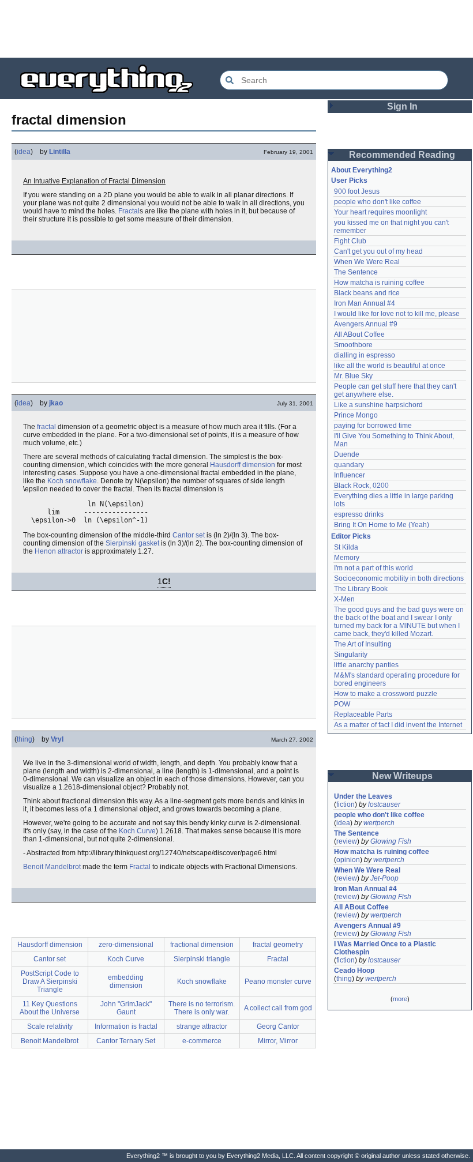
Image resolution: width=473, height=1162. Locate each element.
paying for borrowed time (373, 426)
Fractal (129, 211)
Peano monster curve (278, 981)
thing (24, 739)
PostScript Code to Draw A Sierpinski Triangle (50, 981)
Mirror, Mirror (278, 1041)
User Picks (349, 180)
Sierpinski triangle (202, 959)
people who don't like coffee (377, 202)
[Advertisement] (236, 29)
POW (342, 704)
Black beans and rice (367, 293)
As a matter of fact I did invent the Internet (398, 725)
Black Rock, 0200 (361, 486)
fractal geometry (278, 945)
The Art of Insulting (363, 644)
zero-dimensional (126, 945)
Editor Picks (351, 536)
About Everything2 (361, 170)
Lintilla (59, 152)
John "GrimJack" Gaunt (126, 1008)
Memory (346, 558)
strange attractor (202, 1026)
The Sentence (356, 272)
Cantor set (188, 535)
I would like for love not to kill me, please (397, 314)
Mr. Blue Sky (353, 376)
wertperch (379, 823)
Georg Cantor (278, 1026)
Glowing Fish (390, 841)
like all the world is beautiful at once (389, 366)
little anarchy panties (366, 665)
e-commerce (202, 1041)
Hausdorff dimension (242, 465)
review (346, 841)
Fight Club (350, 241)
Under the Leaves (363, 796)
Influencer (349, 475)
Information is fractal (126, 1026)
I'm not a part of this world (373, 568)
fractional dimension (202, 945)
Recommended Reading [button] (402, 155)
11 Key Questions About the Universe (50, 1008)
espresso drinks (359, 514)
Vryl (57, 739)
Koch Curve (137, 831)
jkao (56, 403)
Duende (346, 454)
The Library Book (361, 589)
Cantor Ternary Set (125, 1041)
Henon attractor (59, 551)
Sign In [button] (402, 106)
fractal (46, 427)
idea (24, 152)
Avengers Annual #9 (365, 324)
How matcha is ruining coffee (379, 283)
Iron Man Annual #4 (364, 303)
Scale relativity (50, 1026)
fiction (345, 804)
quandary (349, 465)
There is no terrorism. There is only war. (201, 1008)
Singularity (350, 654)
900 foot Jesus (357, 191)
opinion (348, 860)
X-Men (344, 599)
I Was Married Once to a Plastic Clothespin (386, 948)
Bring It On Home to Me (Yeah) (381, 525)
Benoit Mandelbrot (52, 867)
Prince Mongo (356, 415)
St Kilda (346, 547)
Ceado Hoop (354, 971)
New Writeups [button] (402, 776)
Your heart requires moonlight (380, 212)
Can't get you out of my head (378, 251)
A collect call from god (278, 1008)
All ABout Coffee (359, 334)
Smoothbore (353, 345)
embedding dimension (126, 981)
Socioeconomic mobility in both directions (399, 578)
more (400, 998)
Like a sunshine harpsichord (378, 405)
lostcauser (384, 804)
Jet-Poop (384, 878)
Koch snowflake (72, 481)
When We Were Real (367, 262)
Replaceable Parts (363, 714)
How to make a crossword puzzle (385, 694)
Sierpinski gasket (132, 543)
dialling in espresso (364, 355)
